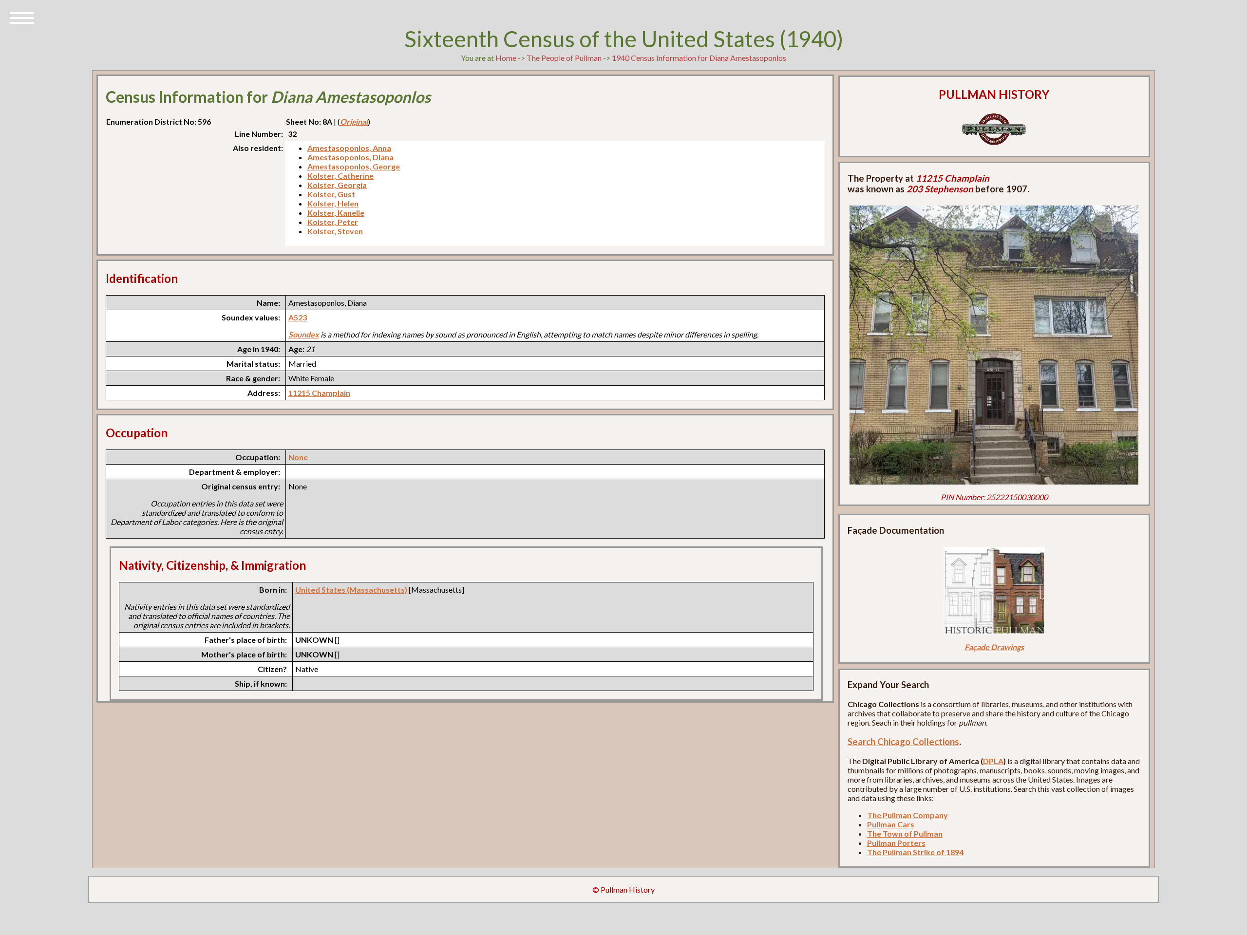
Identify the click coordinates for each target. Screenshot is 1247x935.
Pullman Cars (890, 824)
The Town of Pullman (905, 833)
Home (505, 57)
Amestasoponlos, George (353, 166)
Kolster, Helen (333, 203)
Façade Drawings (994, 647)
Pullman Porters (896, 842)
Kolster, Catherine (340, 175)
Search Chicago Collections (903, 741)
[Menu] (22, 17)
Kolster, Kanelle (335, 212)
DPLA (993, 761)
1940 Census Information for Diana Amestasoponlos (699, 57)
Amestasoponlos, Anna (349, 147)
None (298, 457)
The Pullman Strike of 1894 (915, 852)
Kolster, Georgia (337, 184)
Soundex (303, 334)
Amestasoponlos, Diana (350, 157)
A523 (297, 317)
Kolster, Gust (331, 194)
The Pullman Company (907, 815)
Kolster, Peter (332, 221)
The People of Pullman (564, 57)
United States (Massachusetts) (351, 589)
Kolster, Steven (335, 231)
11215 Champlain (319, 392)
